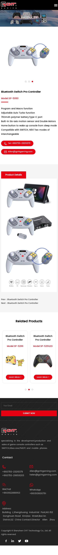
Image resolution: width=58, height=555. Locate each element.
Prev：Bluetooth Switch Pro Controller (19, 299)
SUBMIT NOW (29, 413)
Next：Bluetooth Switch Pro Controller (19, 303)
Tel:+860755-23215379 (19, 143)
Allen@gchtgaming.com (20, 151)
